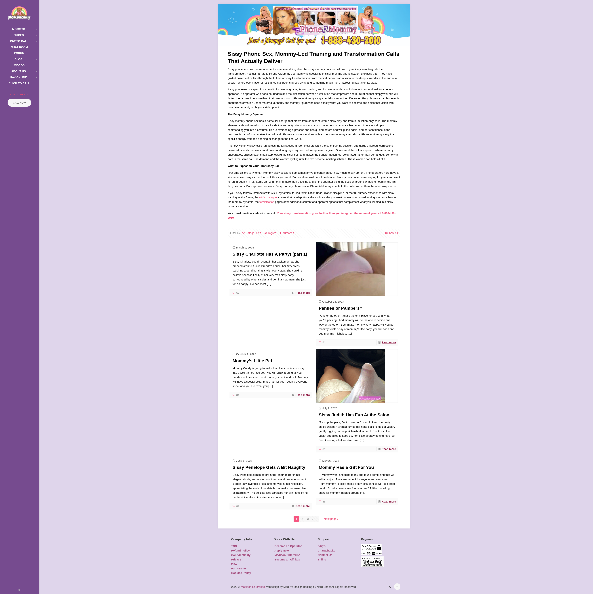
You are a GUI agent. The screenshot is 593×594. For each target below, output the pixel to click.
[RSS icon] (19, 589)
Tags (271, 233)
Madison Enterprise (287, 555)
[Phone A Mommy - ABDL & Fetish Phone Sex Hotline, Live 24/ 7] (19, 13)
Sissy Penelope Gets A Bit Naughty (269, 467)
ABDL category (268, 197)
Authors (287, 233)
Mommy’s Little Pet (252, 360)
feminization (266, 202)
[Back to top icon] (397, 586)
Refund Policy (240, 550)
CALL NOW (19, 102)
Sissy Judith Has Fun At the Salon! (355, 414)
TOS (234, 546)
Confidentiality (240, 555)
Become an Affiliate (287, 559)
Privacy (236, 559)
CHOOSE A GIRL (18, 94)
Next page (330, 518)
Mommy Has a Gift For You (346, 467)
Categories (252, 233)
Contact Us (325, 555)
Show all (392, 233)
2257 (234, 564)
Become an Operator (288, 546)
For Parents (239, 568)
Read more (302, 292)
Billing (322, 559)
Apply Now (281, 550)
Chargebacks (326, 550)
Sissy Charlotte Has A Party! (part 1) (270, 254)
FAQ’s (322, 546)
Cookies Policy (241, 573)
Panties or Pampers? (340, 308)
